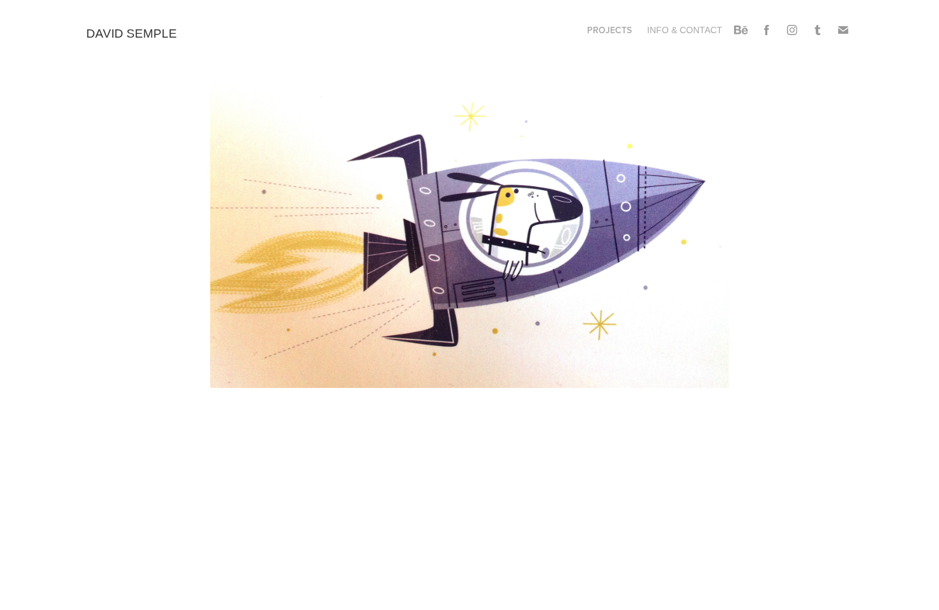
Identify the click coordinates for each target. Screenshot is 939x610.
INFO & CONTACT (684, 30)
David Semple (133, 33)
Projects (609, 30)
